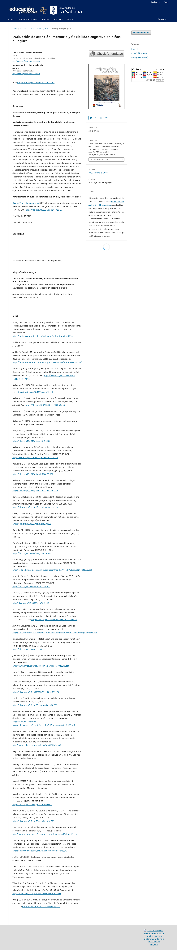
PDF (94, 117)
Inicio (14, 28)
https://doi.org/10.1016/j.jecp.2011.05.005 (45, 405)
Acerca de (58, 19)
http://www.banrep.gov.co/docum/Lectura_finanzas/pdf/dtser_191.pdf (45, 834)
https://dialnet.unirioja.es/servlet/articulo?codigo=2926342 (39, 850)
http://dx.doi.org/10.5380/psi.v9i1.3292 (30, 603)
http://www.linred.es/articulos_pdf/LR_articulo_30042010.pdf (40, 665)
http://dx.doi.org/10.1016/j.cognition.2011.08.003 (35, 457)
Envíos (70, 19)
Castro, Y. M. (18, 203)
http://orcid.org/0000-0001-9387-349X (26, 61)
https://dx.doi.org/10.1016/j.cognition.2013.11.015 (35, 507)
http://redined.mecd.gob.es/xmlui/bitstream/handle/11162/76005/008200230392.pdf (52, 570)
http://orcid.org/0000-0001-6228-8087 (26, 74)
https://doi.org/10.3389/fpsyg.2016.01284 (31, 553)
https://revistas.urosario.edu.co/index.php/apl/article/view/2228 (42, 336)
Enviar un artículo (141, 32)
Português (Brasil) (139, 57)
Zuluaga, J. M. (32, 203)
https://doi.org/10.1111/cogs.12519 (28, 649)
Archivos (23, 28)
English (134, 49)
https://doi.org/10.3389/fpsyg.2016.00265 (31, 523)
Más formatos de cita (99, 159)
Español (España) (139, 53)
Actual (11, 19)
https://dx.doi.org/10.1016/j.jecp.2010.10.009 (33, 821)
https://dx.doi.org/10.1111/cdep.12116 (35, 392)
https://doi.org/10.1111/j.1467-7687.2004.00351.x (35, 490)
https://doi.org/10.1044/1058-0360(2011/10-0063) (54, 619)
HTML (105, 117)
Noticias (45, 19)
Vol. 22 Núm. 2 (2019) (39, 28)
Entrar (166, 2)
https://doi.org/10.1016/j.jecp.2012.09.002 (32, 441)
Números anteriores (28, 19)
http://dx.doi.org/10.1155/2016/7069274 (41, 906)
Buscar (163, 19)
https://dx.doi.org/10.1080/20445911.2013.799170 (35, 692)
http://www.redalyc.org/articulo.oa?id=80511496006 (36, 745)
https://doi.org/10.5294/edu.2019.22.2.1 (35, 82)
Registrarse (155, 2)
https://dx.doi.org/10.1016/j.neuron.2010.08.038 (34, 705)
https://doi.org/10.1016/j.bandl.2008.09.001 (32, 474)
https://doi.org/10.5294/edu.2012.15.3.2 (31, 586)
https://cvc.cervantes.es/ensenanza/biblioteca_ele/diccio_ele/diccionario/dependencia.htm (54, 632)
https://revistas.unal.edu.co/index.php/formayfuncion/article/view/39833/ (47, 362)
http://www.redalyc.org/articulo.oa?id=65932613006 (36, 893)
